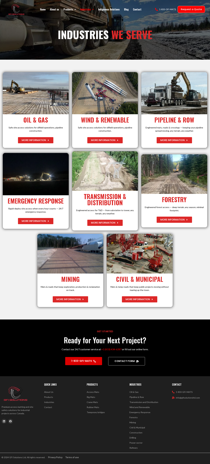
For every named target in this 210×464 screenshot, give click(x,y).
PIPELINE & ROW (174, 119)
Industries (85, 9)
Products (68, 9)
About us (54, 9)
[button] (69, 9)
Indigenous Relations (109, 9)
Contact (137, 9)
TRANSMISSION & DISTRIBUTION (105, 199)
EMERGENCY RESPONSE (36, 200)
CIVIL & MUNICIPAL (139, 279)
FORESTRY (174, 199)
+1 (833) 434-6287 (111, 349)
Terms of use (72, 457)
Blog (126, 9)
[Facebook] (10, 421)
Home (43, 9)
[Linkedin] (4, 421)
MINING (70, 279)
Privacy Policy (55, 457)
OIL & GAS (35, 119)
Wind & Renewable (105, 119)
